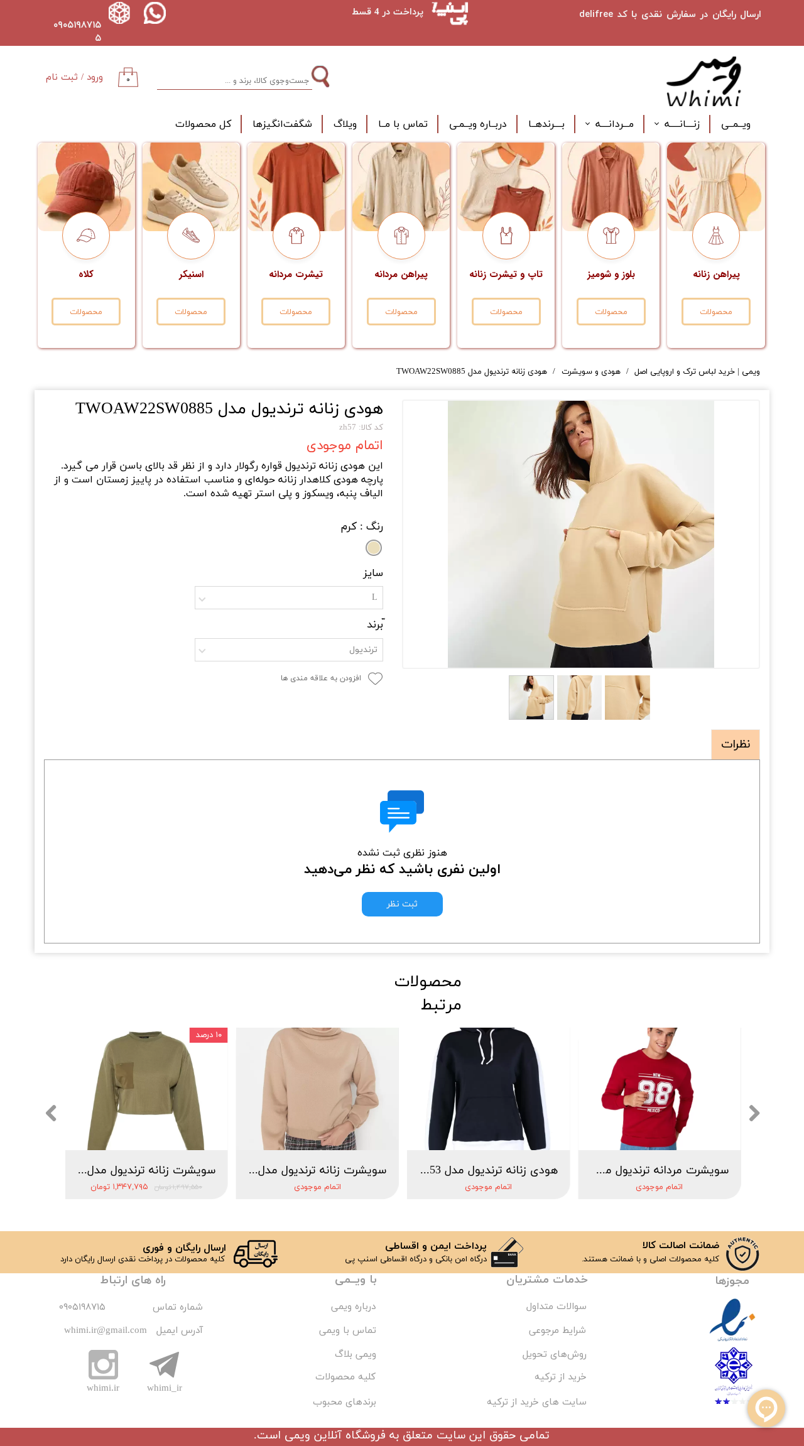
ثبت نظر (402, 904)
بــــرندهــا (546, 124)
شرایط (572, 1330)
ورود (95, 77)
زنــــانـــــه (682, 124)
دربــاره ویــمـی (478, 124)
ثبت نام (62, 77)
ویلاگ (345, 124)
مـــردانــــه (614, 124)
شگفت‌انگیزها (282, 124)
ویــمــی (736, 124)
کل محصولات (203, 124)
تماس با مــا (403, 124)
